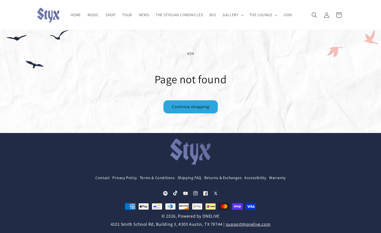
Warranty (277, 177)
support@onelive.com (248, 224)
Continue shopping (190, 106)
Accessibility (255, 177)
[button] (232, 15)
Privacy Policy (124, 177)
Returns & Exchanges (223, 177)
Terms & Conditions (157, 177)
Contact (102, 177)
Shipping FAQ (189, 177)
